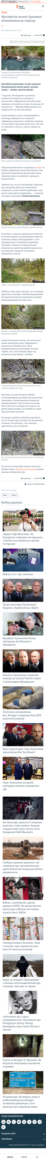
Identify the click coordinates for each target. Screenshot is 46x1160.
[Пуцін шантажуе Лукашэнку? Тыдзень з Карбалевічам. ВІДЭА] (23, 590)
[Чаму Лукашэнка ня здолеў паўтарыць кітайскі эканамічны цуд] (23, 768)
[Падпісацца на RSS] (3, 1127)
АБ (2, 26)
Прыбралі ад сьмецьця (25, 469)
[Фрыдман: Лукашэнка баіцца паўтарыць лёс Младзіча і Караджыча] (23, 623)
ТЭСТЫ (24, 1157)
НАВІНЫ (10, 1157)
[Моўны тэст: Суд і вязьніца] (23, 560)
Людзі (4, 13)
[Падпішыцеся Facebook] (8, 1122)
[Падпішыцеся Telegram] (40, 1122)
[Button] (26, 35)
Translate (37, 2)
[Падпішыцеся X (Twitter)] (14, 1122)
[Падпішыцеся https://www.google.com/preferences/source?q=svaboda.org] (3, 1122)
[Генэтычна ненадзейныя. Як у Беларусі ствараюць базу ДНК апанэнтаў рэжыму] (23, 697)
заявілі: (38, 168)
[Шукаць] (37, 1157)
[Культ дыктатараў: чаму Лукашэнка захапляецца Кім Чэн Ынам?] (23, 734)
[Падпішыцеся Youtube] (19, 1122)
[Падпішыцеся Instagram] (34, 1122)
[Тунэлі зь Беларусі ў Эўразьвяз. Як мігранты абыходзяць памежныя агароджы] (23, 1045)
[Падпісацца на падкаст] (24, 1122)
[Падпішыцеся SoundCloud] (29, 1122)
